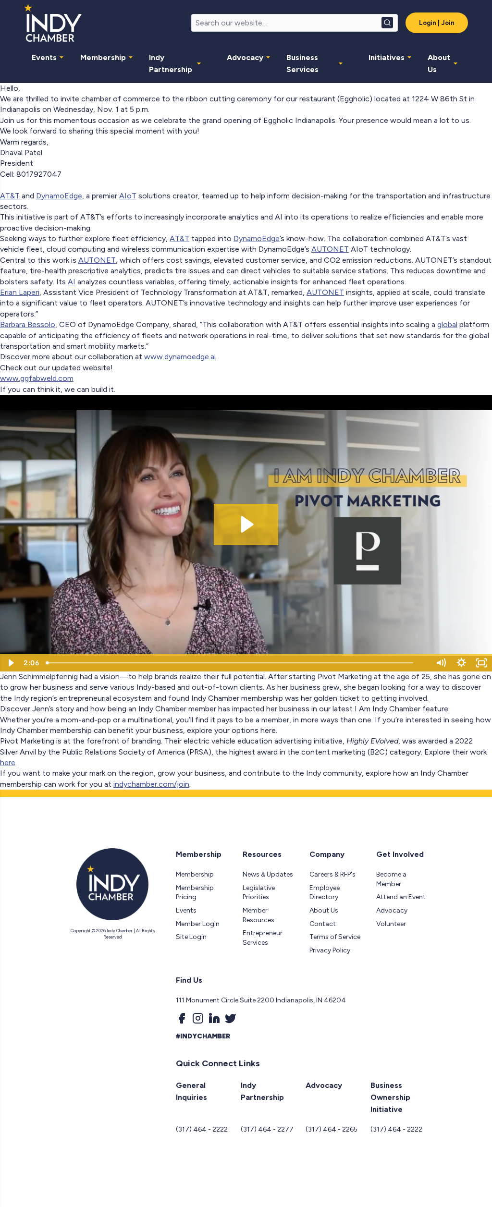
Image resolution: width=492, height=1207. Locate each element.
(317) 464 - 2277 (267, 1129)
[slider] (237, 662)
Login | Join (437, 22)
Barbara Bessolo (27, 324)
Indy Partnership (170, 63)
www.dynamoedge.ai (180, 356)
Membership (103, 57)
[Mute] (440, 662)
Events (44, 57)
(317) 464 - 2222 (202, 1129)
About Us (439, 63)
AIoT (127, 195)
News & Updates (268, 874)
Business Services (302, 63)
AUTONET (330, 249)
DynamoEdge (59, 195)
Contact (322, 924)
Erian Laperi (19, 292)
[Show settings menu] (461, 662)
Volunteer (391, 924)
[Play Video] (10, 662)
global (447, 324)
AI (71, 281)
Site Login (191, 937)
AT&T (10, 195)
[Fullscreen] (481, 662)
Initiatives (387, 57)
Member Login (198, 924)
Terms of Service (334, 937)
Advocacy (245, 57)
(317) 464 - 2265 (331, 1129)
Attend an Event (401, 897)
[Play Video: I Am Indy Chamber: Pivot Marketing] (246, 524)
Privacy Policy (329, 950)
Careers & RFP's (332, 874)
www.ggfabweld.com (37, 378)
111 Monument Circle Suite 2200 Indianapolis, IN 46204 (261, 1000)
